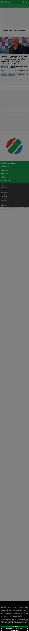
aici (23, 613)
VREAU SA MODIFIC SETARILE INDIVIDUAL (14, 628)
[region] (14, 616)
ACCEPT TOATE (14, 626)
